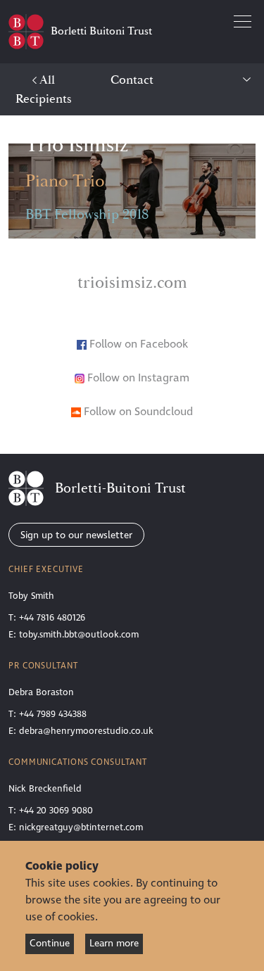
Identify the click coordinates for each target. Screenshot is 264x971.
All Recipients (43, 89)
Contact (132, 80)
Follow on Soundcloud (137, 411)
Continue (50, 943)
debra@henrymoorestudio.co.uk (86, 731)
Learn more (114, 943)
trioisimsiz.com (132, 282)
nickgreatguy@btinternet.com (81, 827)
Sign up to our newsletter (76, 535)
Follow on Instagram (136, 378)
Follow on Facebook (138, 344)
